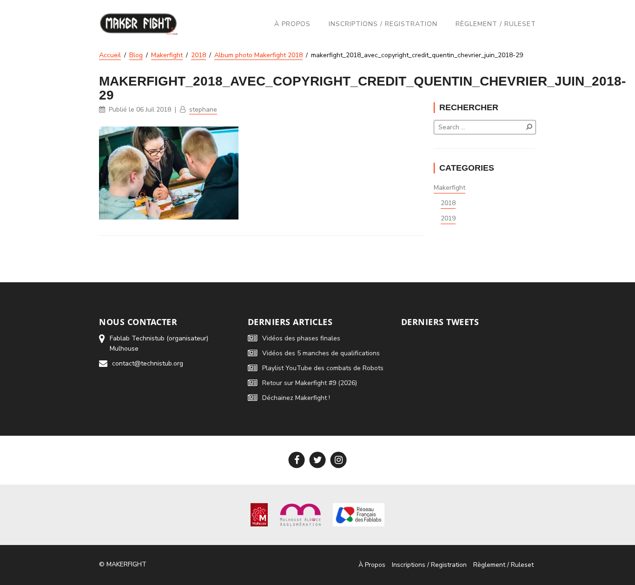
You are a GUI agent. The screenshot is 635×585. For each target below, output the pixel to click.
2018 (448, 203)
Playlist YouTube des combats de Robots (323, 368)
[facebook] (297, 460)
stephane (203, 109)
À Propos (292, 24)
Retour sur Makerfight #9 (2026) (309, 383)
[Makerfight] (139, 24)
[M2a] (300, 514)
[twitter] (318, 460)
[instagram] (339, 460)
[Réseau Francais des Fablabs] (358, 514)
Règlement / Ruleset (496, 24)
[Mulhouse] (259, 514)
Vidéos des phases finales (301, 338)
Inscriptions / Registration (383, 24)
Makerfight (449, 187)
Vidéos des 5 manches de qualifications (321, 353)
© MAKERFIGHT (122, 564)
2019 (448, 218)
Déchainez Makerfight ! (296, 397)
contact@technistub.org (147, 363)
